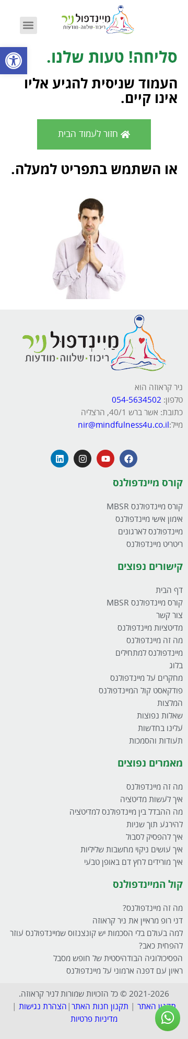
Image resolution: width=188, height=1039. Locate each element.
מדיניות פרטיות (94, 1019)
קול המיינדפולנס (148, 884)
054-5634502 (137, 400)
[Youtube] (105, 458)
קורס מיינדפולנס (148, 483)
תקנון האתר (156, 1007)
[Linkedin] (59, 458)
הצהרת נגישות (43, 1007)
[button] (13, 60)
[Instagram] (82, 458)
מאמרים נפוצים (150, 763)
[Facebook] (128, 458)
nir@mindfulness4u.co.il (123, 425)
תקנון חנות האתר (100, 1007)
